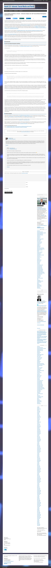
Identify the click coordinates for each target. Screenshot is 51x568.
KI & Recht (38, 373)
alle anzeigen (38, 328)
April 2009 (38, 498)
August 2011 (38, 472)
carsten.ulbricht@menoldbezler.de (25, 131)
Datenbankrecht (39, 361)
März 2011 (38, 475)
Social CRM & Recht (39, 381)
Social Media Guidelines (40, 386)
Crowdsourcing (39, 359)
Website (27, 186)
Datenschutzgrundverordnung (40, 363)
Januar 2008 (38, 513)
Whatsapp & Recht (39, 401)
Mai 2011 (38, 474)
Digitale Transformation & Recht (41, 364)
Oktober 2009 (38, 492)
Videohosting (38, 395)
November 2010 (39, 479)
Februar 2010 (38, 488)
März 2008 (38, 511)
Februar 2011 (38, 476)
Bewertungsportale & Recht (40, 354)
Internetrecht (38, 310)
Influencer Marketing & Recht (40, 370)
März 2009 (38, 499)
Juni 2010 (38, 484)
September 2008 (39, 505)
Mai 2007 (38, 521)
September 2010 (39, 481)
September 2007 (39, 517)
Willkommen (38, 402)
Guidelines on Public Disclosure (28, 116)
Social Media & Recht (39, 382)
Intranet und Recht (39, 372)
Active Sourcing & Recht (40, 347)
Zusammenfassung (11, 116)
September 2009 (39, 493)
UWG (37, 394)
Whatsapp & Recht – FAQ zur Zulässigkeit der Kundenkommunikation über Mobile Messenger (42, 337)
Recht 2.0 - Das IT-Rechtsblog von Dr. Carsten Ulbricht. (9, 0)
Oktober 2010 (38, 480)
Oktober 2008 (38, 504)
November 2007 (39, 515)
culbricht (11, 16)
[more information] (33, 18)
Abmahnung (38, 346)
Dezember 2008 (39, 502)
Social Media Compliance (40, 384)
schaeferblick (10, 138)
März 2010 (38, 487)
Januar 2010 (38, 489)
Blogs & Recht (38, 356)
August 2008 (38, 506)
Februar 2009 (38, 500)
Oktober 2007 (38, 516)
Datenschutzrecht (44, 311)
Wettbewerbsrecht (39, 311)
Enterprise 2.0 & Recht (39, 367)
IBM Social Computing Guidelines (25, 115)
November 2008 (39, 503)
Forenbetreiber (38, 369)
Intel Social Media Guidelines (18, 116)
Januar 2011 (38, 477)
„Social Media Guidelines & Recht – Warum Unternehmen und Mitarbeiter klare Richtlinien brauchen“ (29, 30)
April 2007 (38, 522)
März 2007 (38, 523)
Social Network (39, 390)
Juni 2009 (38, 496)
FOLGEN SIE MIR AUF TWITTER (42, 305)
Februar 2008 (38, 512)
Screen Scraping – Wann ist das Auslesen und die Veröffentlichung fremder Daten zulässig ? (42, 342)
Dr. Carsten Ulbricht (39, 207)
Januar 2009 (38, 501)
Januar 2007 (38, 525)
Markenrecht (45, 310)
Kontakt (43, 0)
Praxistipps (38, 378)
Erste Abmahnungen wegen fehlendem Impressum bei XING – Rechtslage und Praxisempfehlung (41, 335)
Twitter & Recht (39, 391)
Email (26, 184)
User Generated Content (40, 393)
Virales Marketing (39, 397)
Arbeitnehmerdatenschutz (40, 350)
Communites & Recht (39, 357)
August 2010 (38, 482)
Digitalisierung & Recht (39, 365)
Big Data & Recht (39, 355)
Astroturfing (38, 353)
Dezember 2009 (39, 490)
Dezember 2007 (39, 514)
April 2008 (38, 510)
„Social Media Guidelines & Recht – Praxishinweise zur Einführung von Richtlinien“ (16, 127)
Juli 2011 (38, 473)
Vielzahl (42, 26)
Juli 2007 (38, 519)
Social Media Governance (40, 385)
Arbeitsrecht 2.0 (39, 352)
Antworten (7, 145)
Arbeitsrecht (38, 351)
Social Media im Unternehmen (40, 387)
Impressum (47, 0)
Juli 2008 (38, 507)
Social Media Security (39, 389)
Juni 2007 (38, 520)
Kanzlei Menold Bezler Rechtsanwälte (38, 0)
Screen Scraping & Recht (40, 380)
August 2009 (38, 494)
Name (26, 182)
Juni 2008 (38, 508)
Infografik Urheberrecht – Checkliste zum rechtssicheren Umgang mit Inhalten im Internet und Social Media (42, 340)
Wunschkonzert (39, 403)
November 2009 (39, 491)
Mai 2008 (38, 509)
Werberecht (38, 399)
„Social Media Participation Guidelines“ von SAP (26, 46)
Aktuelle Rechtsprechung (40, 349)
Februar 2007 (38, 524)
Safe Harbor (38, 379)
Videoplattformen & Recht (40, 396)
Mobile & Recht (39, 376)
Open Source (38, 377)
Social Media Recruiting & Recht (41, 388)
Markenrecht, (42, 215)
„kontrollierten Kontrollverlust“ (24, 123)
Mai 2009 (38, 497)
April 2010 (38, 486)
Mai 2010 (38, 485)
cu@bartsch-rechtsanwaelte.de (42, 321)
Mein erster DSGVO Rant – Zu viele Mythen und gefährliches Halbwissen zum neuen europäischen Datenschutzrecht (42, 332)
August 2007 (38, 518)
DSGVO (38, 366)
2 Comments (44, 16)
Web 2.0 (38, 398)
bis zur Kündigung (36, 26)
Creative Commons (39, 358)
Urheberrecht (41, 310)
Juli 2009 (38, 495)
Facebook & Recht (39, 368)
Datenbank (38, 360)
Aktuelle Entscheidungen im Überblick (41, 348)
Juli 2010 (38, 483)
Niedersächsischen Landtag (13, 27)
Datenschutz (38, 362)
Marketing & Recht (39, 375)
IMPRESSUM (5, 563)
